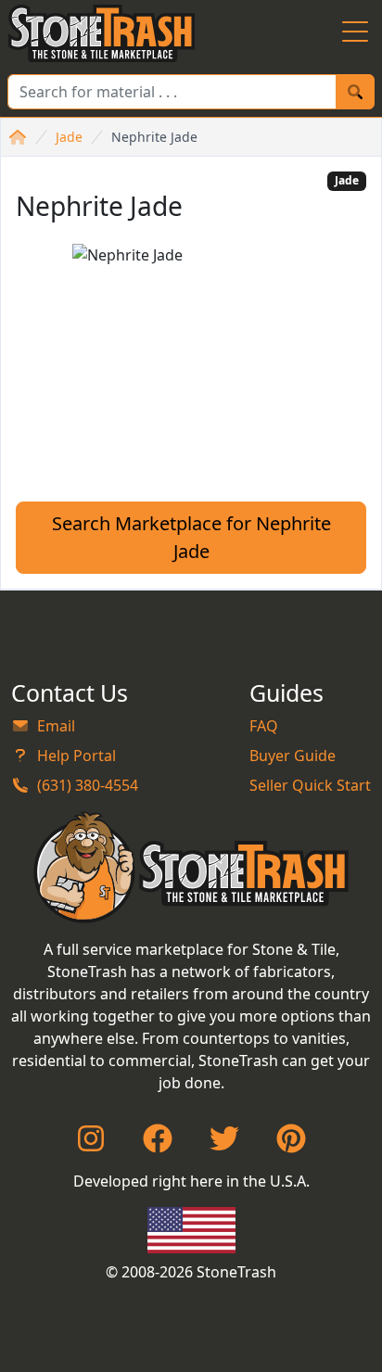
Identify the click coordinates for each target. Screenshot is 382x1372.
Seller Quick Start (310, 785)
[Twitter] (224, 1144)
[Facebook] (157, 1144)
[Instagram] (90, 1144)
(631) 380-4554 (87, 785)
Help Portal (76, 755)
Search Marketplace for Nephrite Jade (191, 537)
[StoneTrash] (191, 866)
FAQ (263, 726)
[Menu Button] (355, 33)
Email (56, 726)
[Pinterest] (291, 1144)
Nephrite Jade (154, 137)
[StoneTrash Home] (101, 33)
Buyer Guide (292, 755)
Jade (69, 137)
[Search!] (355, 91)
